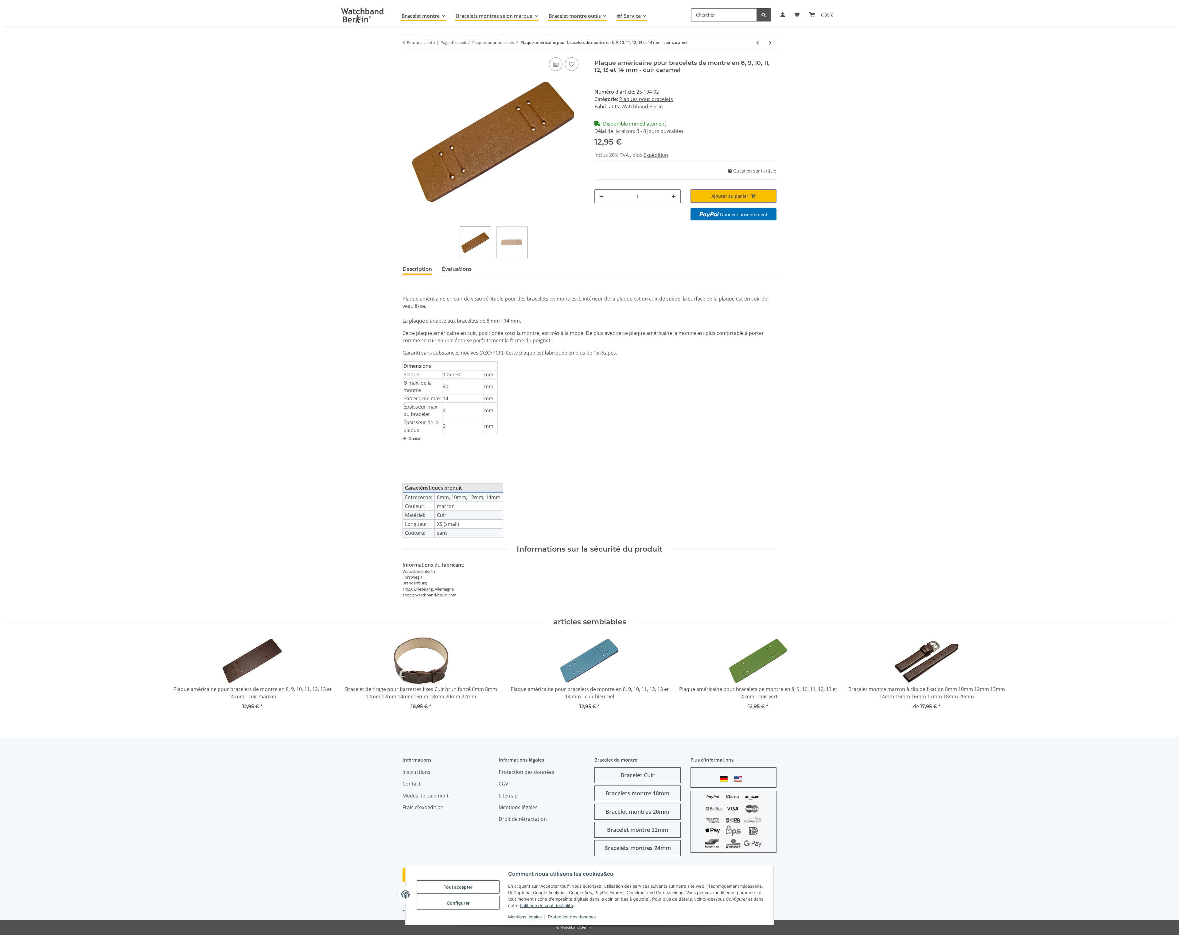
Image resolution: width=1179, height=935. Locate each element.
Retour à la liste (421, 42)
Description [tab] (417, 269)
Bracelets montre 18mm (637, 793)
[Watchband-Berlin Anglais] (739, 778)
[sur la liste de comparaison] (555, 64)
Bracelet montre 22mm (637, 829)
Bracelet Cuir (638, 775)
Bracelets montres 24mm (637, 848)
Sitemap (508, 795)
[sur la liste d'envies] (571, 64)
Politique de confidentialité (546, 905)
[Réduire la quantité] (601, 196)
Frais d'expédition (423, 807)
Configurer (458, 903)
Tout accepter (458, 887)
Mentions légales (525, 916)
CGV (503, 783)
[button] (783, 15)
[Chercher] (764, 14)
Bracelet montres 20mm (637, 811)
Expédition (656, 155)
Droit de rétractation (523, 819)
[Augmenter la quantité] (673, 196)
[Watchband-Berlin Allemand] (725, 778)
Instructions (416, 772)
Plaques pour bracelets (646, 99)
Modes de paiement (426, 795)
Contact (412, 783)
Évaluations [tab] (457, 269)
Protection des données (572, 916)
